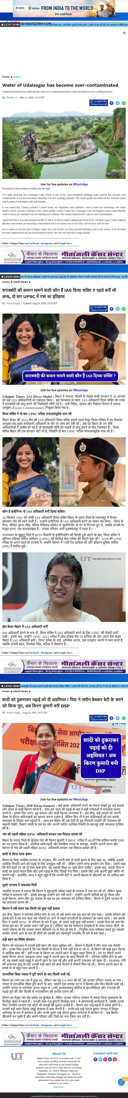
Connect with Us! (105, 1053)
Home (6, 76)
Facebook (34, 243)
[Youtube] (115, 1059)
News (17, 76)
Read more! (59, 1087)
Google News (65, 243)
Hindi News (21, 281)
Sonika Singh (13, 303)
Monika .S (12, 97)
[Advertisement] (64, 51)
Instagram (46, 243)
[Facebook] (95, 1059)
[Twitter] (100, 1059)
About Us (58, 1053)
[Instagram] (105, 1059)
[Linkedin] (110, 1059)
